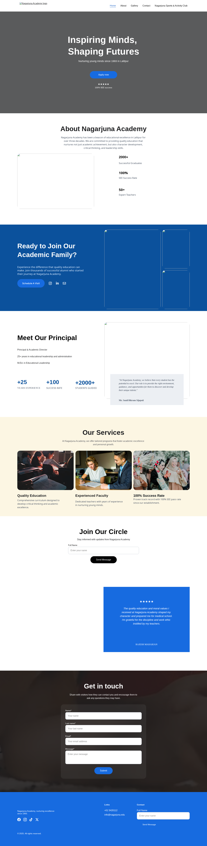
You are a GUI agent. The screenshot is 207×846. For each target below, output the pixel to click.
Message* (69, 749)
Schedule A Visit (31, 283)
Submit (103, 770)
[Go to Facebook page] (19, 819)
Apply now (103, 74)
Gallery (134, 5)
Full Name (72, 545)
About (123, 5)
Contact (146, 5)
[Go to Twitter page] (37, 819)
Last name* (70, 723)
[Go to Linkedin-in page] (59, 283)
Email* (68, 736)
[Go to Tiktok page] (31, 819)
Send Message (103, 559)
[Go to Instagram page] (52, 283)
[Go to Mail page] (64, 283)
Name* (68, 710)
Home (113, 5)
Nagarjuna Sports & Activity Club (171, 5)
